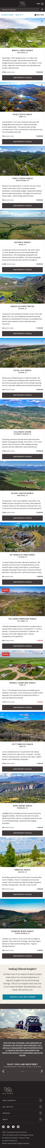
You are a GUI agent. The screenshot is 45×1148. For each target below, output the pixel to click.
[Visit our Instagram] (8, 1127)
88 (38, 172)
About (5, 1119)
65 (38, 737)
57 (38, 236)
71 (38, 108)
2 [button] (22, 1071)
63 (38, 612)
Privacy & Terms (24, 1138)
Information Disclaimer (10, 1138)
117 (38, 548)
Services (6, 1113)
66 (38, 364)
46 (38, 487)
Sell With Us (8, 1107)
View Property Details (22, 78)
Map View (40, 15)
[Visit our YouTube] (3, 1127)
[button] (19, 14)
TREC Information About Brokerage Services (17, 1135)
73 (38, 925)
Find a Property (9, 1100)
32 (38, 863)
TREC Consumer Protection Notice (14, 1132)
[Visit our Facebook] (13, 1127)
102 (38, 300)
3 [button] (23, 1071)
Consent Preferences (9, 1140)
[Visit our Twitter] (18, 1127)
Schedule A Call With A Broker (22, 997)
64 (38, 676)
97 (38, 44)
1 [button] (21, 1071)
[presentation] (7, 14)
